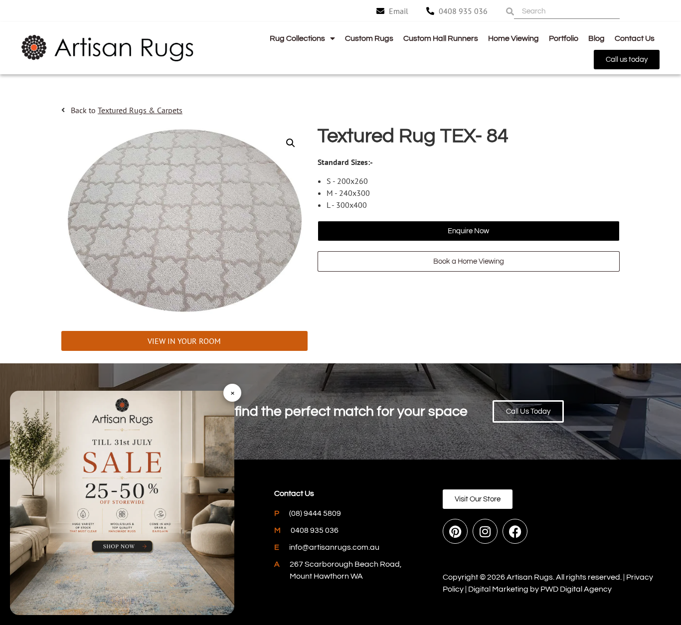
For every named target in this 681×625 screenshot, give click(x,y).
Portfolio (563, 38)
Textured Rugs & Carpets (140, 110)
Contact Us (635, 38)
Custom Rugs (369, 38)
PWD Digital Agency (576, 589)
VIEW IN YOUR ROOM (184, 341)
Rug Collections (297, 38)
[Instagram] (485, 531)
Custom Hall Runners (440, 38)
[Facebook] (515, 531)
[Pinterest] (455, 531)
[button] (291, 143)
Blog (596, 38)
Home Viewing (513, 38)
